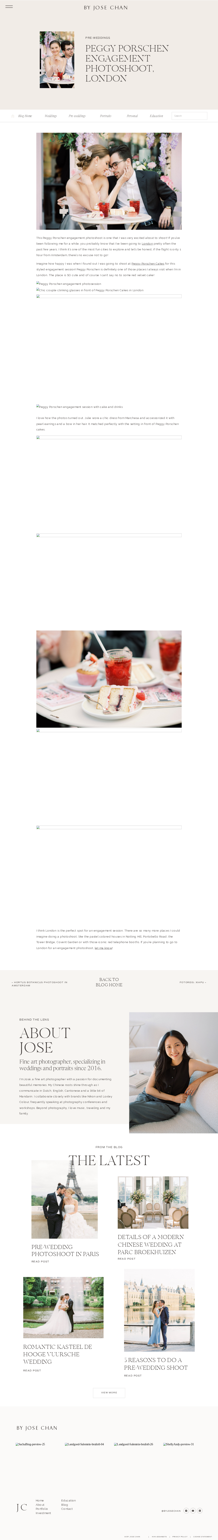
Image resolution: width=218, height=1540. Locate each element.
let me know (103, 948)
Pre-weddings (97, 38)
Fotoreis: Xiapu (192, 982)
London (147, 243)
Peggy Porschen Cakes (148, 263)
